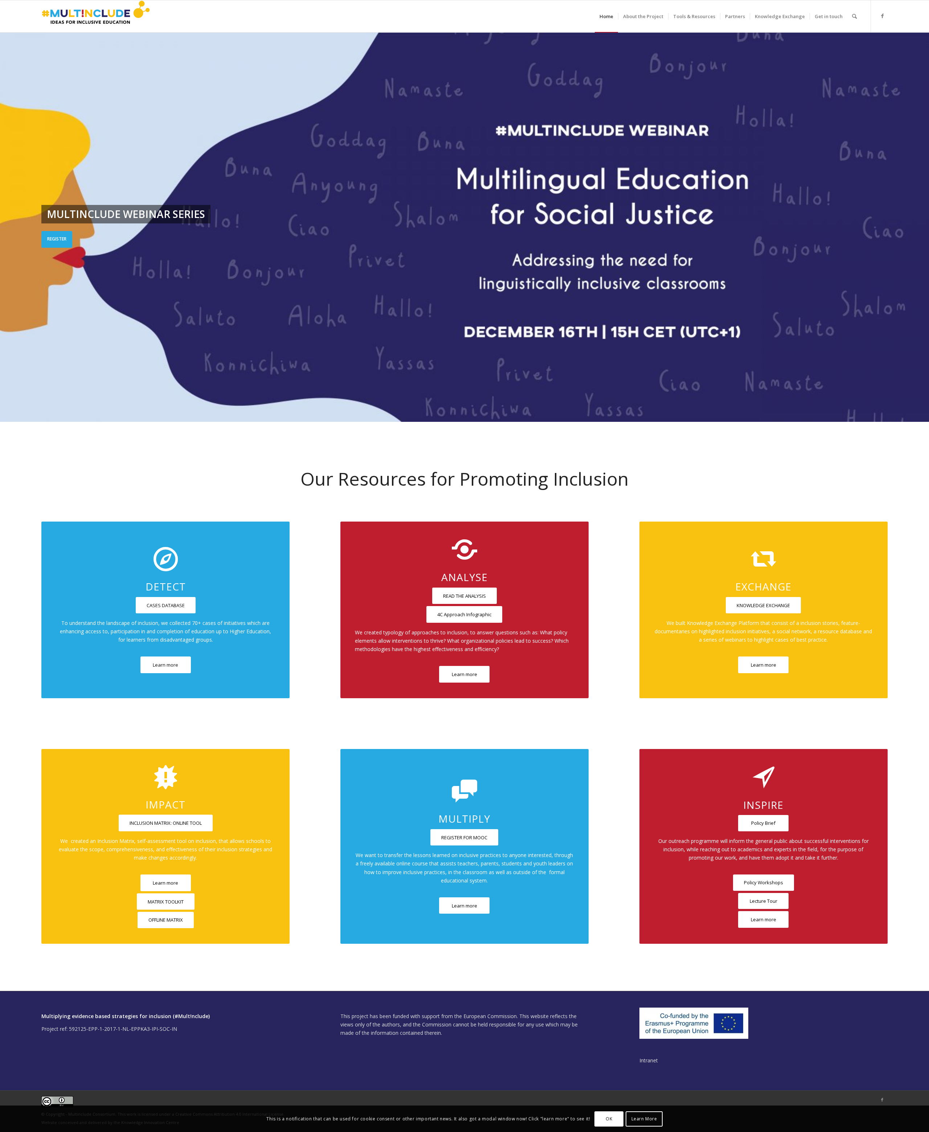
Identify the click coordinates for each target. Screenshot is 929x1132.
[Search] (854, 16)
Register (56, 239)
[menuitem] (606, 16)
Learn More (644, 1118)
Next (922, 220)
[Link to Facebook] (882, 16)
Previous (6, 220)
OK (609, 1118)
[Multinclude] (95, 16)
